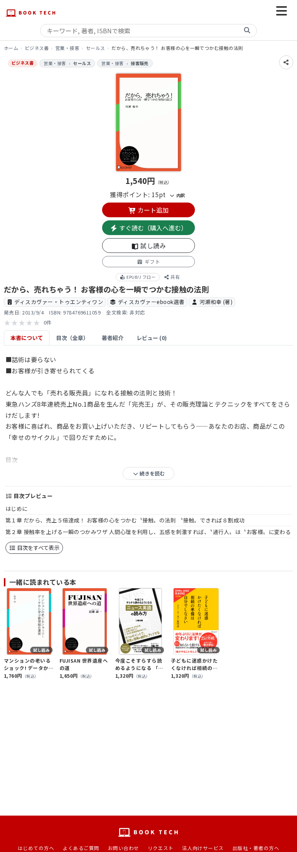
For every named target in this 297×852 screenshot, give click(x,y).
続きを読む (151, 473)
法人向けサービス (203, 848)
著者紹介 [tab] (112, 338)
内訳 (180, 195)
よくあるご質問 (81, 848)
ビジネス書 (37, 48)
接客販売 (139, 63)
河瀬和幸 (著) (216, 302)
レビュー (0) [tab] (152, 338)
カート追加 (152, 210)
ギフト (151, 261)
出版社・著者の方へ (255, 848)
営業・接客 (67, 48)
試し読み (152, 245)
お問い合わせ (123, 848)
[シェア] (286, 62)
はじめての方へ (36, 848)
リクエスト (161, 848)
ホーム (11, 48)
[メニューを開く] (281, 12)
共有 (174, 276)
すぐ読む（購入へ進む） (152, 227)
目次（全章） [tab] (72, 338)
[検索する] (247, 30)
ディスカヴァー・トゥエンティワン (58, 302)
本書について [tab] (26, 338)
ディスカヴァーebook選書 (151, 302)
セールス (95, 48)
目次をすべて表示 (38, 547)
